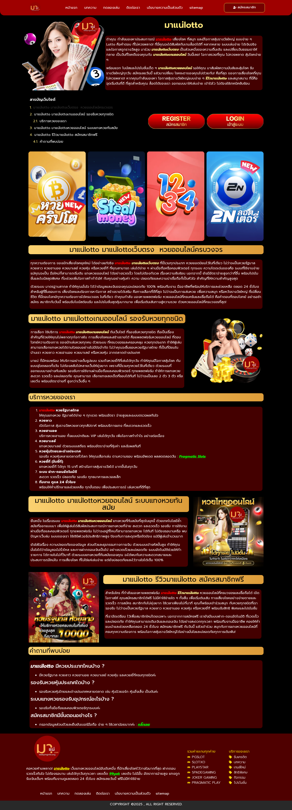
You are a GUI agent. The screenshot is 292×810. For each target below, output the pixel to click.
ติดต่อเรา (133, 7)
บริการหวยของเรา (53, 121)
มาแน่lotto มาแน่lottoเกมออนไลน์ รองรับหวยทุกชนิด (74, 114)
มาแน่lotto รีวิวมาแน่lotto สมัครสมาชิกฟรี (65, 134)
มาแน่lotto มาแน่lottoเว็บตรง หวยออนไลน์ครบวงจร (73, 107)
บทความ (90, 7)
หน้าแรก (71, 7)
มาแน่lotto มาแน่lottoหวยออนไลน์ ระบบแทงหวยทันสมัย (76, 128)
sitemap (196, 7)
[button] (141, 99)
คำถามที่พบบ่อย (51, 141)
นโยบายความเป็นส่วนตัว (165, 7)
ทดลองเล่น (111, 7)
